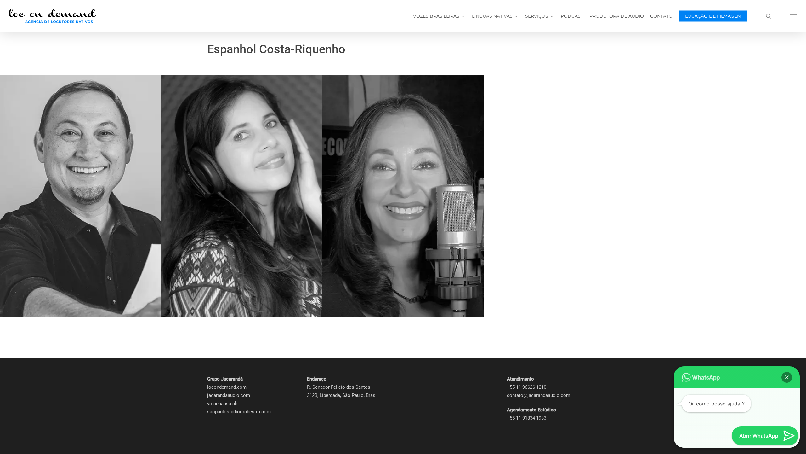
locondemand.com (227, 387)
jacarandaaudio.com (228, 395)
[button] (793, 16)
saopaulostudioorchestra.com (239, 412)
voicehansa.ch (222, 403)
